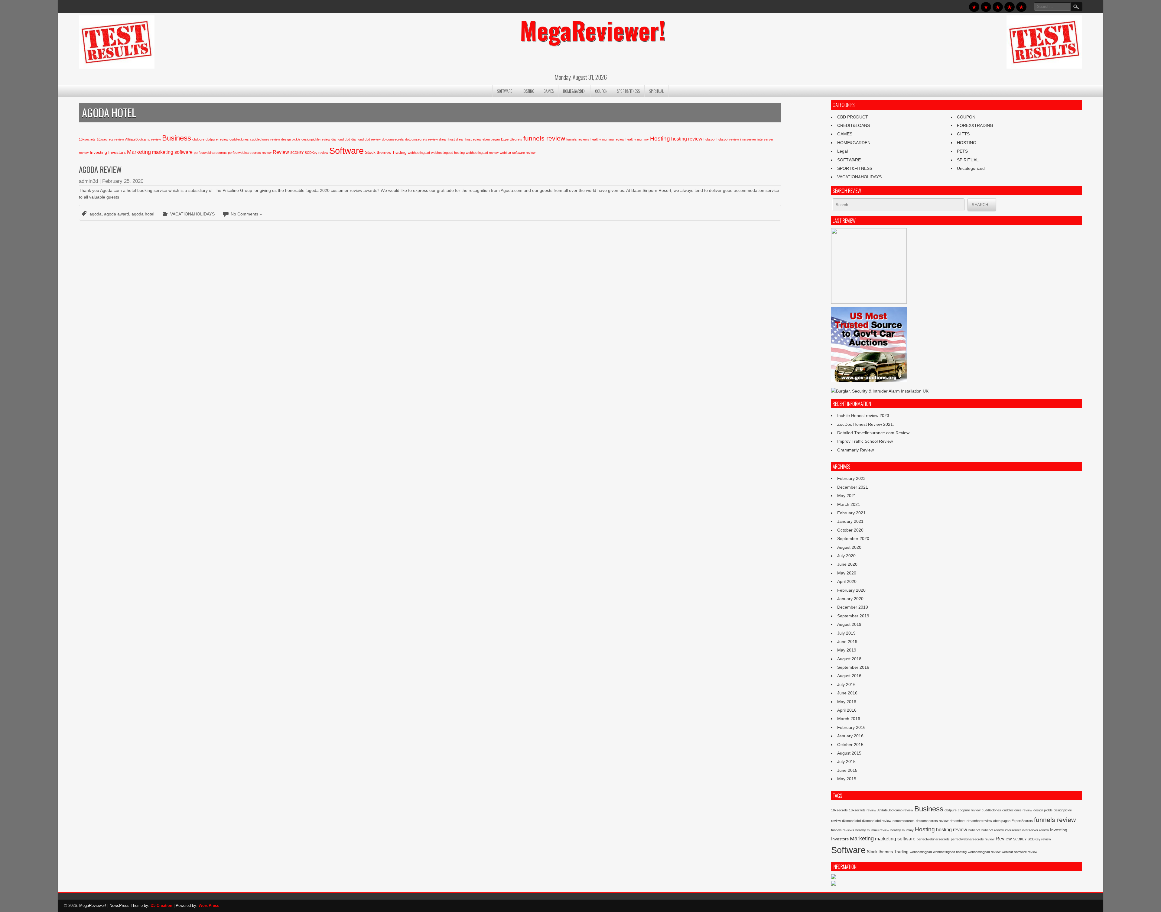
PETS (962, 151)
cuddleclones (239, 139)
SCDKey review (316, 152)
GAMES (549, 91)
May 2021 (846, 495)
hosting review (686, 138)
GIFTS (963, 133)
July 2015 (846, 761)
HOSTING (528, 91)
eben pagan (491, 139)
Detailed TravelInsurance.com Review (873, 432)
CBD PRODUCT (852, 117)
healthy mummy (637, 139)
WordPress (209, 905)
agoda (95, 214)
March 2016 (848, 718)
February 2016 (851, 727)
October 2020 (850, 530)
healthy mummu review (607, 139)
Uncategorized (971, 168)
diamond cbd (340, 139)
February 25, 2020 (122, 181)
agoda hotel (143, 214)
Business (176, 138)
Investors (117, 152)
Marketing (139, 152)
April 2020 (847, 581)
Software (346, 151)
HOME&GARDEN (574, 91)
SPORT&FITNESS (628, 91)
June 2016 (847, 692)
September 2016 (853, 667)
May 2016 (846, 701)
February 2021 (851, 512)
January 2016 (850, 735)
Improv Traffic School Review (865, 441)
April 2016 (847, 710)
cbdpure (198, 139)
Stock (370, 152)
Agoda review (100, 169)
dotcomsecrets (393, 139)
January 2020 (850, 598)
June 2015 (847, 770)
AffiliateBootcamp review (143, 139)
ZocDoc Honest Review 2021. (865, 424)
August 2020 (849, 547)
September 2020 (853, 538)
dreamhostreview (468, 139)
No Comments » (246, 214)
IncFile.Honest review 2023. (863, 415)
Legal (842, 151)
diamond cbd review (366, 139)
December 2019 (852, 607)
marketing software (172, 152)
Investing (98, 152)
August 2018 (849, 658)
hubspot (709, 139)
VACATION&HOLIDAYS (192, 214)
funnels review (544, 138)
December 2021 (852, 487)
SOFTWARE (504, 91)
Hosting (660, 138)
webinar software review (517, 152)
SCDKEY (297, 152)
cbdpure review (217, 139)
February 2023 (851, 478)
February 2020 (851, 590)
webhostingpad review (482, 152)
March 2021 (848, 504)
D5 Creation (161, 905)
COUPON (601, 91)
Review (281, 152)
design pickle (290, 139)
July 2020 (846, 555)
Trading (399, 152)
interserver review (1035, 830)
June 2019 (847, 641)
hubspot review (728, 139)
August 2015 (849, 753)
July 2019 (846, 633)
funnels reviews (577, 139)
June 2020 (847, 564)
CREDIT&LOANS (853, 125)
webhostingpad (419, 152)
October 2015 (850, 744)
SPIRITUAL (656, 91)
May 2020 (846, 573)
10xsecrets (87, 139)
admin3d (88, 181)
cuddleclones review (265, 139)
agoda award (116, 214)
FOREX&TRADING (975, 125)
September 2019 (853, 615)
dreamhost (447, 139)
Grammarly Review (855, 450)
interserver (748, 139)
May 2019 (846, 650)
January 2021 (850, 521)
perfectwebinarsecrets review (250, 152)
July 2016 (846, 684)
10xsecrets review (110, 139)
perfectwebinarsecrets (210, 152)
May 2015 (846, 778)
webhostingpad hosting (448, 152)
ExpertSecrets (511, 139)
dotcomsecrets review (421, 139)
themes (384, 152)
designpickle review (315, 139)
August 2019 (849, 624)
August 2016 (849, 675)
